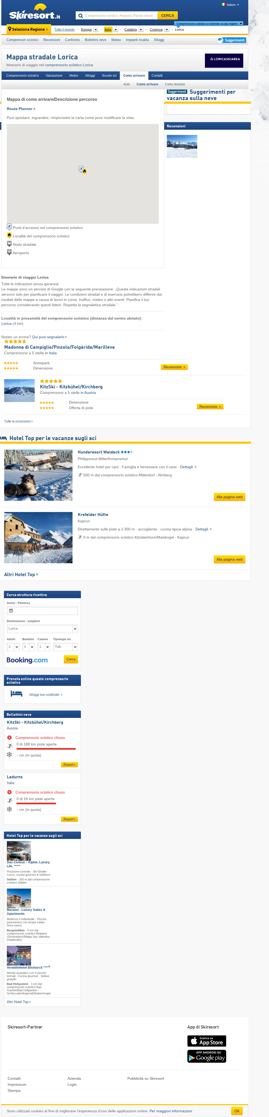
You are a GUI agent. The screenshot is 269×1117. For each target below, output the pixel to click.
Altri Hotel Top (19, 574)
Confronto (72, 40)
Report (68, 765)
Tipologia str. (62, 639)
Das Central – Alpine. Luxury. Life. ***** (28, 864)
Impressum (17, 1084)
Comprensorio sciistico (22, 75)
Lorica (6, 323)
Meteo (116, 40)
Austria (12, 728)
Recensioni (51, 40)
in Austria (88, 392)
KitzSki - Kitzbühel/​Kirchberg (35, 723)
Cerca (70, 659)
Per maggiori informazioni (170, 1111)
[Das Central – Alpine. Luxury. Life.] (19, 851)
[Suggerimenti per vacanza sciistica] (231, 40)
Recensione (173, 367)
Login (72, 1084)
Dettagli (187, 467)
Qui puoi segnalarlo (48, 337)
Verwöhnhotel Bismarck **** (28, 967)
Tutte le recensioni (17, 421)
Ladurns (15, 777)
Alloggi (159, 40)
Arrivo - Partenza (18, 602)
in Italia (51, 353)
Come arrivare (134, 75)
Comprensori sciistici (22, 40)
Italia (10, 783)
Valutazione (54, 75)
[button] (27, 660)
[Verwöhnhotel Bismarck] (19, 955)
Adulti (11, 639)
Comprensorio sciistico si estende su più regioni (207, 23)
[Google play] (206, 1061)
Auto (126, 84)
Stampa (14, 1090)
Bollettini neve (95, 40)
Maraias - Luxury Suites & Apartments (26, 912)
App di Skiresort (203, 1027)
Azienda (74, 1078)
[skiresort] (36, 13)
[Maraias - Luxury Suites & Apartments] (19, 899)
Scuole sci (109, 75)
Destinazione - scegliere (23, 621)
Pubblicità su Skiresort (145, 1078)
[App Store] (206, 1047)
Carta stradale (175, 84)
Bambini (28, 639)
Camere (43, 639)
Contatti (157, 75)
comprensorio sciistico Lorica (69, 65)
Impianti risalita (137, 40)
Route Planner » (21, 109)
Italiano (231, 4)
